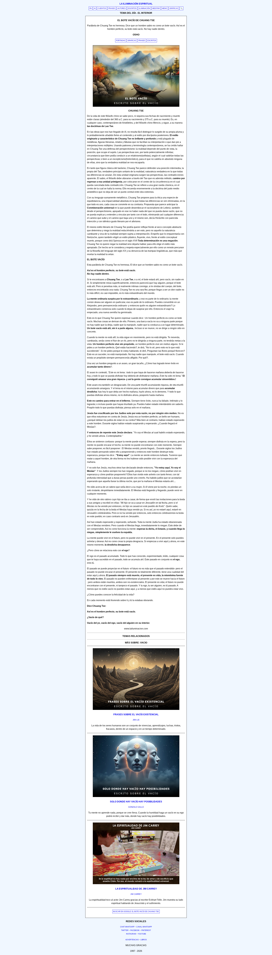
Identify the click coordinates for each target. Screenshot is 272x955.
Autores (121, 8)
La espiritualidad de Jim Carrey (136, 889)
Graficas (132, 41)
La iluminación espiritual (136, 4)
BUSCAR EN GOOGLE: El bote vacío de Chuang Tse (136, 911)
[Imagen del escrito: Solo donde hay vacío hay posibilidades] (136, 796)
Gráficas (173, 8)
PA (91, 8)
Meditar (156, 8)
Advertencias (132, 940)
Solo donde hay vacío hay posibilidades (136, 801)
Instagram (131, 934)
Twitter (124, 930)
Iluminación (144, 8)
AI (94, 8)
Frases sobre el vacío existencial (136, 714)
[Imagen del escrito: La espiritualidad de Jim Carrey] (136, 884)
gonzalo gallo (136, 807)
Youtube (142, 934)
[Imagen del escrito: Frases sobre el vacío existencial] (136, 709)
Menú (164, 8)
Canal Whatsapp (144, 927)
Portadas (120, 41)
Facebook (135, 930)
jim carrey (136, 894)
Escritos (132, 8)
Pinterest (146, 930)
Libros (144, 940)
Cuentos (102, 8)
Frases (111, 8)
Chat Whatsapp (127, 927)
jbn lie (136, 720)
